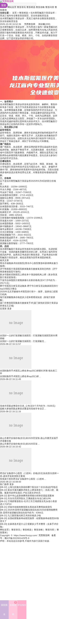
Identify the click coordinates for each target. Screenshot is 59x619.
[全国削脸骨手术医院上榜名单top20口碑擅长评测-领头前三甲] (15, 368)
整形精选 (30, 7)
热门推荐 (4, 484)
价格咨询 (13, 608)
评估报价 (21, 605)
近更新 (3, 308)
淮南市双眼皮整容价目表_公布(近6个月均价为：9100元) (27, 406)
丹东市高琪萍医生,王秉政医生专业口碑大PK (29, 498)
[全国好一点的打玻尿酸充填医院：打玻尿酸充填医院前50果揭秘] (15, 333)
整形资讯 (21, 7)
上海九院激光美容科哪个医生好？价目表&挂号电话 (33, 487)
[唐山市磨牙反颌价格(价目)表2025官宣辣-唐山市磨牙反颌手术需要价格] (15, 435)
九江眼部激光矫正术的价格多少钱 (24, 515)
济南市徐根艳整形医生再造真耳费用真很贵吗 (30, 507)
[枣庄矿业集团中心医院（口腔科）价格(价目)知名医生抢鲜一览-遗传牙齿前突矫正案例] (15, 470)
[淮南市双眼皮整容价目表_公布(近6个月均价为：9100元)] (15, 403)
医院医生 (4, 610)
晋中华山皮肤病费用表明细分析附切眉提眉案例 (31, 495)
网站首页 (12, 7)
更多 (9, 308)
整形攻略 (40, 7)
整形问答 (49, 7)
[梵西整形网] (7, 1)
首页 (14, 13)
